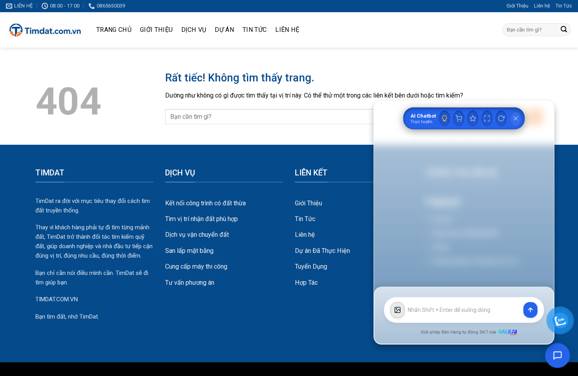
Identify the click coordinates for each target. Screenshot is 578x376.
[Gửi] (564, 30)
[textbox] (464, 310)
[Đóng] (516, 118)
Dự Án (224, 29)
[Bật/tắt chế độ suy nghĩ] (444, 118)
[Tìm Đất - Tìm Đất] (45, 30)
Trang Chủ (113, 29)
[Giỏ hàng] (458, 118)
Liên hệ (542, 6)
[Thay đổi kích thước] (487, 118)
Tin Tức (564, 6)
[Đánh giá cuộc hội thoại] (473, 118)
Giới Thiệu (517, 6)
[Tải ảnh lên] (397, 310)
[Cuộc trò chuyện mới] (501, 118)
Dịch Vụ (193, 29)
